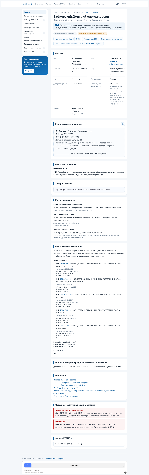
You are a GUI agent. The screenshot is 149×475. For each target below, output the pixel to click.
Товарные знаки (30, 24)
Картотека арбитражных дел (65, 396)
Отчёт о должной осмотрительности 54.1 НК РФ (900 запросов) (78, 44)
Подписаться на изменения (111, 39)
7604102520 (65, 310)
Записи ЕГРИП (34, 52)
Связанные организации (34, 32)
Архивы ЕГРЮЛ (60, 4)
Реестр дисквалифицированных (33, 39)
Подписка (100, 4)
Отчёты (72, 4)
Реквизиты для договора (33, 16)
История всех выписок (90, 12)
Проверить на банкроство (64, 380)
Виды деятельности (34, 20)
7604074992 (65, 279)
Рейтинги (90, 4)
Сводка (27, 12)
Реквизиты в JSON (90, 39)
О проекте (39, 4)
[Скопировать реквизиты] (123, 124)
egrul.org (27, 4)
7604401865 (65, 326)
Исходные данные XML (63, 39)
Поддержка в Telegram (54, 458)
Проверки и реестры (32, 44)
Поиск (48, 4)
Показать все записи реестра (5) (89, 444)
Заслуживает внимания (34, 48)
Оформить (29, 71)
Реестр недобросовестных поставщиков (71, 382)
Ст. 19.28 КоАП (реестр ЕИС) (65, 388)
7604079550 (65, 295)
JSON (78, 39)
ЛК (117, 4)
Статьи (80, 4)
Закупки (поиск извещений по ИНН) (69, 385)
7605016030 (65, 263)
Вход (124, 3)
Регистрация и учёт (31, 27)
